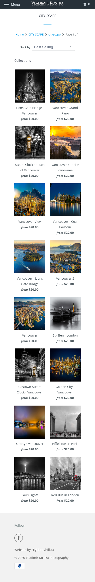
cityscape (54, 34)
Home (19, 34)
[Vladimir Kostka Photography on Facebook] (19, 538)
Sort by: (26, 47)
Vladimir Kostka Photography (47, 558)
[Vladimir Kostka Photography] (47, 4)
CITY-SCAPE (36, 34)
